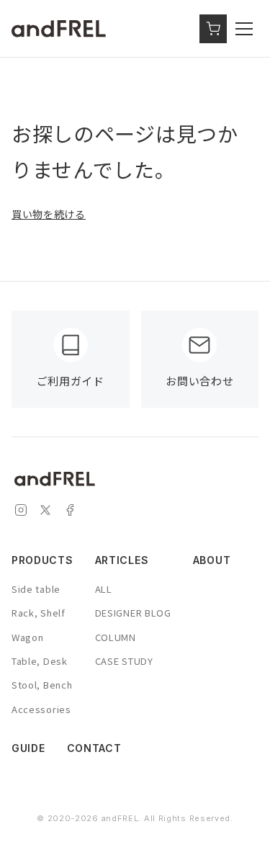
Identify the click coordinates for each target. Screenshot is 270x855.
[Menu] (246, 28)
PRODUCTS (42, 560)
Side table (36, 589)
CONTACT (94, 748)
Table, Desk (40, 661)
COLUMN (115, 637)
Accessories (41, 709)
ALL (103, 589)
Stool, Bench (42, 684)
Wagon (28, 637)
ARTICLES (122, 560)
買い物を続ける (49, 214)
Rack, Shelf (39, 612)
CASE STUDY (124, 661)
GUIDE (28, 748)
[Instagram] (20, 512)
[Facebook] (69, 512)
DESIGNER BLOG (133, 612)
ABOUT (212, 560)
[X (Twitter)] (45, 512)
